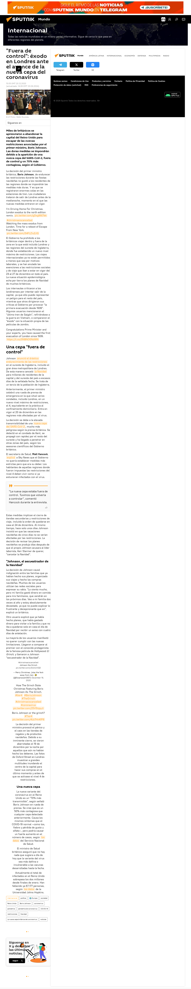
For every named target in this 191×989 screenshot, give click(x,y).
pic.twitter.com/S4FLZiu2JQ (23, 233)
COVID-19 (44, 909)
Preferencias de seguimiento (104, 85)
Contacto (118, 81)
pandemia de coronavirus (27, 909)
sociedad (44, 898)
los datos (29, 889)
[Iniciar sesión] (169, 19)
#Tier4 (28, 716)
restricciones (12, 914)
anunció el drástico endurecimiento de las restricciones (26, 360)
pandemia (11, 909)
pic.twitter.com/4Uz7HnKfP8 (28, 719)
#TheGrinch (28, 698)
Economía (130, 55)
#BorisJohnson (32, 695)
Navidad (24, 914)
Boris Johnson (25, 903)
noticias (43, 919)
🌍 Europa (33, 898)
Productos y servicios (101, 81)
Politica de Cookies (156, 81)
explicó (11, 457)
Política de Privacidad (135, 81)
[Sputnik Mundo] (21, 23)
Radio (166, 55)
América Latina (96, 55)
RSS (86, 85)
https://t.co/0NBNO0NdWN (22, 339)
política (23, 898)
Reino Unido (11, 903)
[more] (46, 507)
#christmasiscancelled (19, 220)
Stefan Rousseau (22, 117)
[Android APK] (172, 95)
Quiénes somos (60, 81)
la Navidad (40, 371)
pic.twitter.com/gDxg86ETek (31, 215)
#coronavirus (28, 705)
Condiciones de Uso (80, 81)
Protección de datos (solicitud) (67, 85)
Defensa (142, 55)
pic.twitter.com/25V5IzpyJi (28, 708)
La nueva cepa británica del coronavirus (22, 919)
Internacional (12, 898)
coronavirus (38, 903)
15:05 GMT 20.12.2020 (16, 83)
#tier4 (18, 695)
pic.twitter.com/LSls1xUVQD (28, 668)
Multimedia (154, 55)
